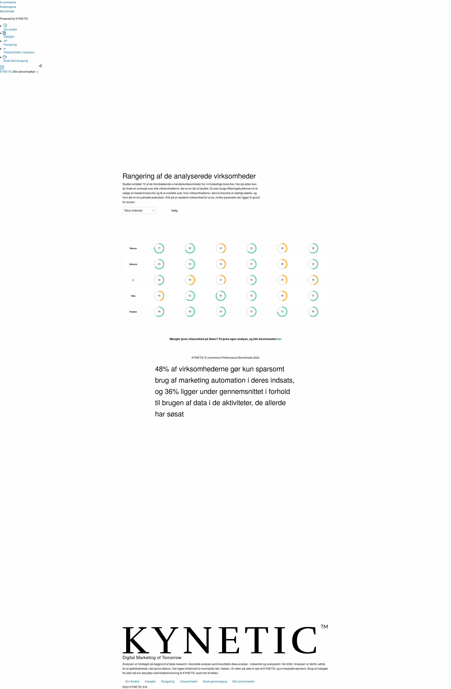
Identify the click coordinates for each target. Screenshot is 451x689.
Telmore (133, 264)
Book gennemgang (276, 524)
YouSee (133, 311)
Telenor (133, 248)
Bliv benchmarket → (25, 71)
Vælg (174, 210)
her (279, 339)
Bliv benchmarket (243, 681)
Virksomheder (188, 681)
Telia (133, 295)
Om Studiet (132, 681)
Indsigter (150, 681)
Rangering (167, 681)
